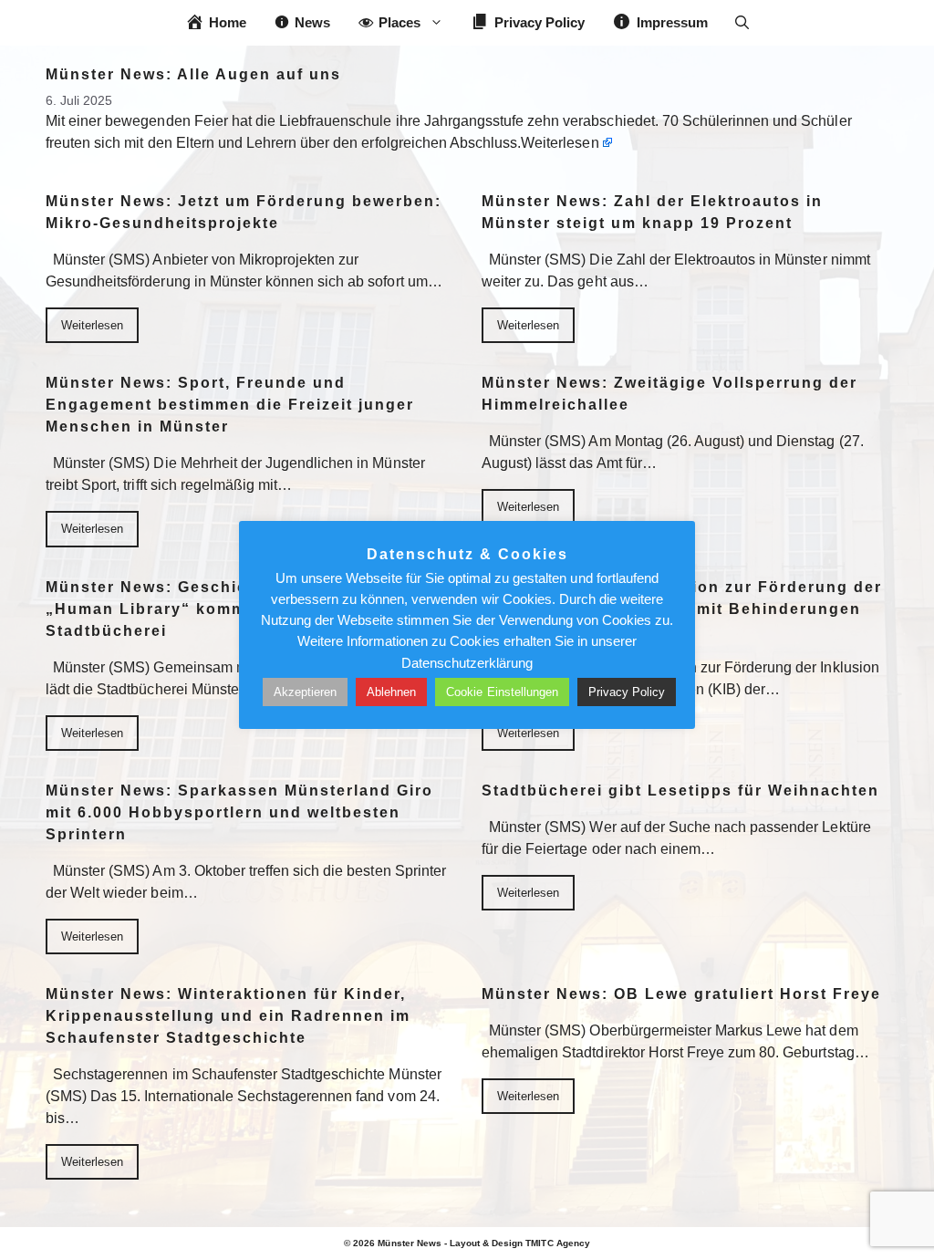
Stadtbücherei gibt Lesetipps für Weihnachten (680, 790)
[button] (742, 23)
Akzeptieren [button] (305, 692)
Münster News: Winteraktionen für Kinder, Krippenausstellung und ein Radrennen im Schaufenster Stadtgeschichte (228, 1016)
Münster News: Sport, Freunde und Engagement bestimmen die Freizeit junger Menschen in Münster (230, 404)
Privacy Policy (626, 692)
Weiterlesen (559, 143)
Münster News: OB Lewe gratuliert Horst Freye (681, 994)
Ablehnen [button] (391, 692)
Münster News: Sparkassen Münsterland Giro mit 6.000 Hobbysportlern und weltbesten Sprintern (239, 812)
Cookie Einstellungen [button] (502, 692)
